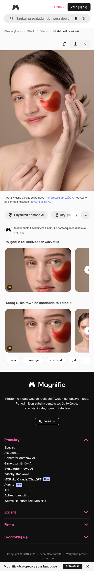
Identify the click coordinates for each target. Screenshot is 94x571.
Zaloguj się (79, 7)
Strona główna (13, 31)
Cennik (59, 7)
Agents (12, 485)
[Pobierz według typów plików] (85, 44)
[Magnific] (47, 385)
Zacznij (10, 512)
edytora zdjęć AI (40, 202)
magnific (19, 232)
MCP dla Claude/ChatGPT (26, 479)
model (13, 360)
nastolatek (56, 360)
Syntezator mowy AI (18, 469)
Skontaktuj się (16, 537)
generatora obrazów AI (60, 197)
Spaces (9, 447)
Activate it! (73, 566)
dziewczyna (33, 360)
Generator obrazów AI (19, 458)
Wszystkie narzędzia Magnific (25, 501)
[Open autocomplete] (10, 18)
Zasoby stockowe (16, 474)
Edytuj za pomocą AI (29, 215)
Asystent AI (12, 453)
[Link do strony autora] (8, 230)
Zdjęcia (44, 31)
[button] (47, 421)
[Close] (87, 566)
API (6, 490)
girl (74, 360)
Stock (31, 31)
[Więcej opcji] (53, 44)
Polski (47, 421)
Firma (9, 524)
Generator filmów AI (18, 463)
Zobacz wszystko (46, 242)
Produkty (11, 439)
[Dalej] (76, 215)
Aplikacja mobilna (16, 495)
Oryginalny (30, 58)
